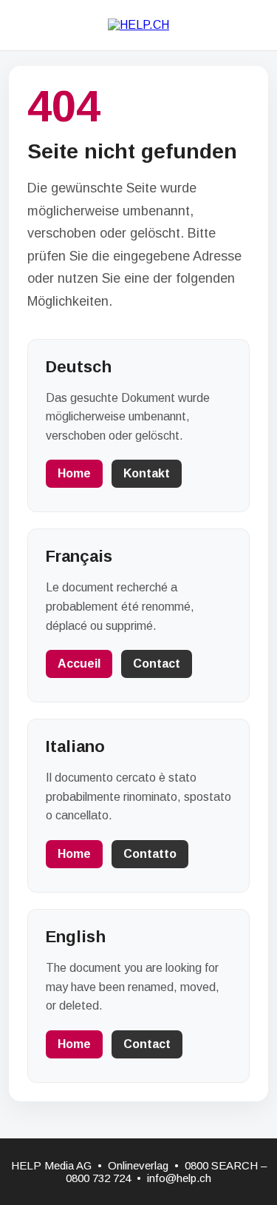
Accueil (79, 663)
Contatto (150, 853)
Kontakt (146, 473)
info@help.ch (179, 1178)
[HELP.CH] (138, 25)
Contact (156, 663)
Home (74, 473)
